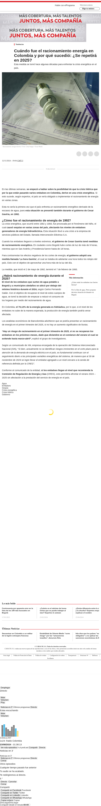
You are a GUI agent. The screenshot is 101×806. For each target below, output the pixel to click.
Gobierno (6, 394)
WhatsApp (96, 153)
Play (3, 702)
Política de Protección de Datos (23, 655)
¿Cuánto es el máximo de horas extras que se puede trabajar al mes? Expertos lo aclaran (53, 610)
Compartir (33, 747)
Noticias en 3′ (7, 707)
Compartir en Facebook (11, 790)
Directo (34, 707)
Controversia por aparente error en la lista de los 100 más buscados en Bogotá (17, 610)
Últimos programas (21, 707)
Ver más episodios (9, 747)
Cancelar (12, 782)
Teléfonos (95, 655)
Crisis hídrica (7, 392)
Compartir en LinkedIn (10, 795)
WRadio (15, 7)
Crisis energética (9, 390)
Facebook (78, 153)
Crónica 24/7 (5, 738)
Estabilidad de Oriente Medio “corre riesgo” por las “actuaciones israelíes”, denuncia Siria (55, 636)
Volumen (4, 700)
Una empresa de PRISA (50, 665)
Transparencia (72, 655)
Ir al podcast (23, 747)
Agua (4, 383)
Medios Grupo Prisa (50, 671)
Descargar (4, 803)
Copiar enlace (7, 800)
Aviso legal (6, 655)
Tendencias (20, 44)
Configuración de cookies (57, 655)
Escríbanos (50, 658)
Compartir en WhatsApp (11, 798)
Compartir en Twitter (9, 793)
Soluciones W (84, 655)
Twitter (84, 153)
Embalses (6, 386)
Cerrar (3, 761)
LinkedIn (90, 153)
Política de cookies (40, 655)
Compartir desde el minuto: (14, 805)
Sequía (5, 388)
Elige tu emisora (88, 9)
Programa (70, 5)
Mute (3, 697)
